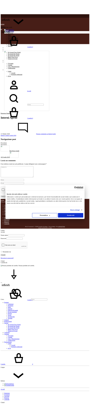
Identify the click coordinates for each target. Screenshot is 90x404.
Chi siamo (10, 335)
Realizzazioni (8, 49)
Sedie (9, 307)
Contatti (10, 337)
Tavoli (9, 315)
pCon (9, 348)
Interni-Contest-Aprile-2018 (8, 135)
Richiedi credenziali (16, 347)
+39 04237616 (61, 226)
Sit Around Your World (14, 324)
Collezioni (10, 304)
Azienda (6, 334)
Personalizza (44, 215)
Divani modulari (12, 312)
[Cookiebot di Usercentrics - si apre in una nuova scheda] (75, 187)
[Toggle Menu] (1, 29)
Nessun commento (46, 134)
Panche (10, 313)
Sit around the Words (13, 326)
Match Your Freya (13, 329)
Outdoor (6, 320)
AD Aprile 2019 (5, 157)
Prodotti (6, 302)
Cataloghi (7, 332)
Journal (6, 323)
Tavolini (10, 318)
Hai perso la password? (7, 258)
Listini (9, 343)
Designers (10, 305)
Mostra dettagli (75, 210)
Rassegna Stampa (5, 113)
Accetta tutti (70, 215)
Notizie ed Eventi (12, 331)
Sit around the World (13, 328)
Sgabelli (10, 309)
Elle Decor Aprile (14, 151)
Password (3, 238)
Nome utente (4, 235)
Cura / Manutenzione (13, 339)
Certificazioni (11, 340)
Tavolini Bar (11, 316)
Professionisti (8, 342)
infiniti (2, 24)
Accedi (3, 255)
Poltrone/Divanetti (13, 310)
